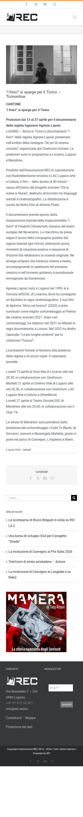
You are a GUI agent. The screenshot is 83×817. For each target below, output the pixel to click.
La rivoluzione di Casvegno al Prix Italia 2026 (40, 552)
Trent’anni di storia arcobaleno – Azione (36, 562)
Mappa (30, 718)
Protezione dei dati (19, 727)
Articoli (27, 449)
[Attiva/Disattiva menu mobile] (75, 17)
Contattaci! (14, 718)
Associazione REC (28, 749)
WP (48, 753)
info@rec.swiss (17, 709)
